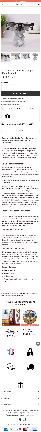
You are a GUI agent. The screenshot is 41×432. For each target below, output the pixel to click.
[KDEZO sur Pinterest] (20, 420)
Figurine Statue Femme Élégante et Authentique (11, 331)
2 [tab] (16, 64)
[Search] (35, 4)
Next (37, 32)
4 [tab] (22, 64)
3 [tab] (19, 64)
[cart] (39, 4)
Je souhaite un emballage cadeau (19, 109)
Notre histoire (15, 410)
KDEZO (15, 425)
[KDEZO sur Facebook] (16, 420)
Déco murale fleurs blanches (30, 330)
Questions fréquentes (26, 415)
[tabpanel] (6, 57)
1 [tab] (14, 64)
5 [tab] (24, 64)
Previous (3, 32)
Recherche (6, 410)
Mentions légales (19, 413)
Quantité (4, 82)
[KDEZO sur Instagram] (24, 420)
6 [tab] (27, 64)
